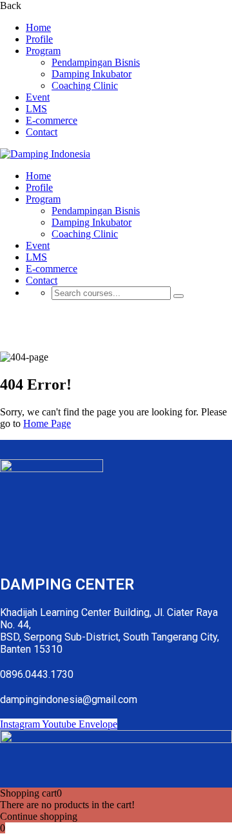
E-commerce (51, 120)
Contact (41, 131)
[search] (178, 296)
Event (38, 97)
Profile (39, 39)
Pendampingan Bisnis (96, 62)
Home (38, 27)
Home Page (47, 423)
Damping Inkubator (91, 73)
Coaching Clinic (85, 85)
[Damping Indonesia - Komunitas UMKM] (45, 153)
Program (43, 50)
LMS (36, 108)
